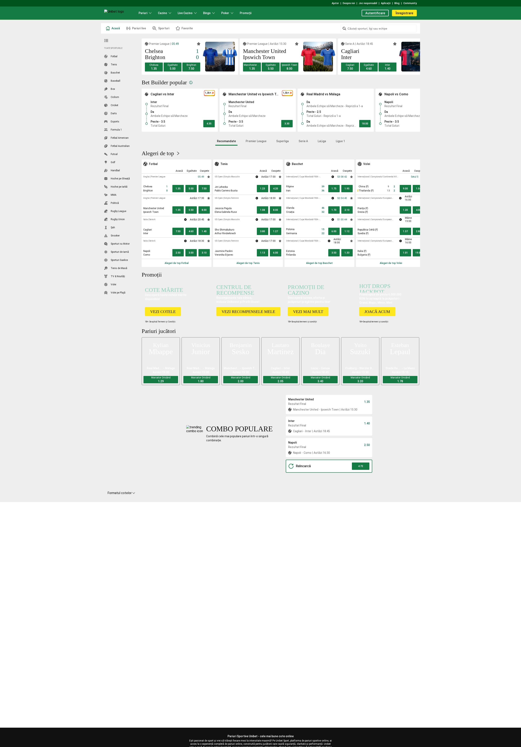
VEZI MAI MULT (308, 311)
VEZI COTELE (163, 311)
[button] (154, 67)
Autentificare (375, 13)
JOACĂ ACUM (377, 311)
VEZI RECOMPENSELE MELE (248, 311)
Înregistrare (404, 13)
